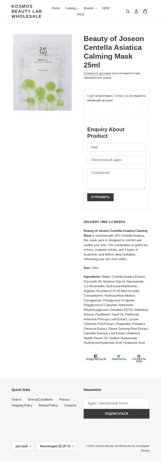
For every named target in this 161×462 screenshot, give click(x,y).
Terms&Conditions (40, 399)
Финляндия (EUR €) (55, 446)
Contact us (121, 95)
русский (22, 446)
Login (91, 95)
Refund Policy (48, 405)
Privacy (64, 399)
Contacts (70, 405)
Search (16, 399)
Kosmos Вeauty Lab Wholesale (27, 11)
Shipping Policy (22, 405)
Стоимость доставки (97, 73)
